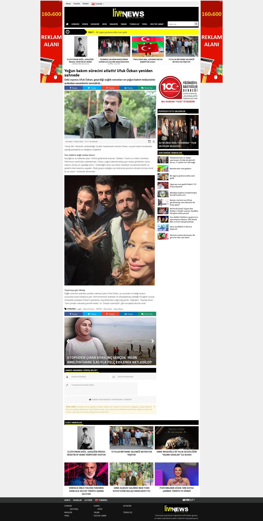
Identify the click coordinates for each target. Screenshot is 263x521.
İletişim (86, 3)
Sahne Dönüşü (88, 309)
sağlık (80, 309)
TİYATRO (99, 309)
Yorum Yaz (148, 87)
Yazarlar (77, 3)
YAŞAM (124, 24)
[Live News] (155, 13)
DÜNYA (85, 24)
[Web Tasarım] (188, 500)
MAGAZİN (114, 24)
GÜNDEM (75, 24)
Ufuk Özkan (107, 309)
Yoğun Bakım (118, 309)
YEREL (144, 24)
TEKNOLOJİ (134, 24)
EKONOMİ (95, 24)
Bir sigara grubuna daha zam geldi (111, 32)
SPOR (104, 24)
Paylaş (74, 87)
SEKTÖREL (74, 509)
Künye (68, 3)
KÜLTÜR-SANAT (157, 24)
